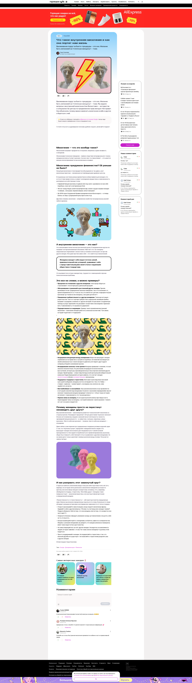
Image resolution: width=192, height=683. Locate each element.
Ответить (68, 617)
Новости (67, 5)
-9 (62, 616)
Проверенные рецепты (110, 5)
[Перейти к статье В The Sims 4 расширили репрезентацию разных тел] (130, 138)
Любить (88, 1)
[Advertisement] (130, 56)
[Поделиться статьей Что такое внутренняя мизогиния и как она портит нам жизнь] (68, 96)
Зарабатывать (105, 1)
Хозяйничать (122, 1)
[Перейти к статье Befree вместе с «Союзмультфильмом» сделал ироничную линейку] (130, 90)
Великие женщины (95, 5)
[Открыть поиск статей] (139, 2)
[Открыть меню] (110, 610)
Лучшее (76, 1)
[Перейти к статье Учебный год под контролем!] (85, 573)
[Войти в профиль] (142, 2)
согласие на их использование (83, 675)
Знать (82, 1)
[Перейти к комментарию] (130, 161)
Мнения (80, 5)
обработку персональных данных (103, 675)
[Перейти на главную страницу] (57, 2)
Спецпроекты (123, 5)
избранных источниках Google (89, 119)
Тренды (73, 5)
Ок (96, 679)
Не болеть (131, 1)
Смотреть (96, 1)
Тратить (114, 1)
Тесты (86, 5)
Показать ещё (130, 145)
